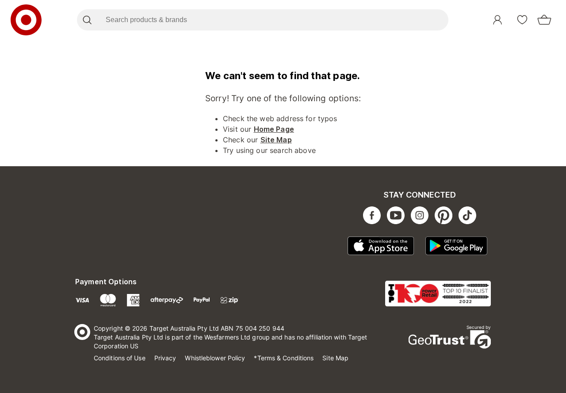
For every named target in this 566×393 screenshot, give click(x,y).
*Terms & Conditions (284, 358)
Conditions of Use (119, 358)
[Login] (497, 19)
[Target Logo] (26, 19)
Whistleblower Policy (215, 358)
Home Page (274, 129)
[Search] (87, 20)
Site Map (276, 139)
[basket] (544, 19)
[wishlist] (522, 19)
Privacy (165, 358)
